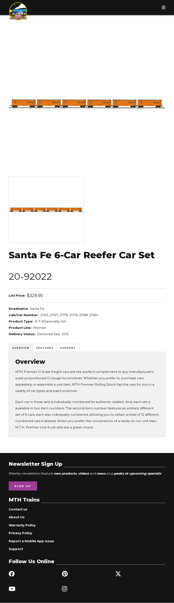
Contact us (18, 509)
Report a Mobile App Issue (31, 541)
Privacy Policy (20, 533)
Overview (21, 347)
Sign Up (22, 486)
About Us (17, 517)
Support (68, 347)
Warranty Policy (22, 525)
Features (44, 347)
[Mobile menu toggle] (164, 7)
